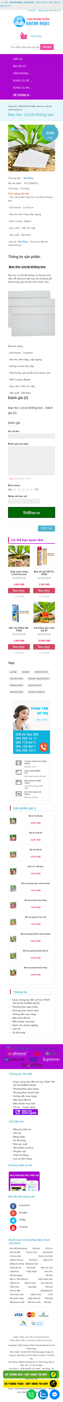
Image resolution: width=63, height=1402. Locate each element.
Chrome (45, 1340)
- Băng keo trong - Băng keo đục (23, 1264)
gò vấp (13, 672)
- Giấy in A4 (47, 1260)
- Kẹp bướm (47, 1252)
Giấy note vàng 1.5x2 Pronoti (19, 573)
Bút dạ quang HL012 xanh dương (35, 934)
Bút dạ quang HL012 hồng (35, 968)
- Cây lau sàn (15, 1256)
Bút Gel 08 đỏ (36, 850)
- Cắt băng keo (46, 1291)
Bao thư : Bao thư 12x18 (39, 679)
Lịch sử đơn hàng (22, 1158)
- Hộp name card (45, 1279)
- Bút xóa (49, 1287)
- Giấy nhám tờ (33, 1298)
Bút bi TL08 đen (36, 816)
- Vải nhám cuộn (16, 1294)
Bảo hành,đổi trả (21, 1017)
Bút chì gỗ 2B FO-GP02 (44, 573)
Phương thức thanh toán (25, 1010)
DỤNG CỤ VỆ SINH (23, 80)
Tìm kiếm (47, 47)
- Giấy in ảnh (35, 1294)
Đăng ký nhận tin (22, 1129)
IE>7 (50, 1340)
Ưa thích (20, 596)
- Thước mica (31, 1252)
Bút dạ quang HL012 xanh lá (35, 951)
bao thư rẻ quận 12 (36, 692)
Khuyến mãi (19, 1151)
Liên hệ (16, 1029)
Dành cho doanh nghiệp (25, 1025)
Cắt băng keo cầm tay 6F (44, 629)
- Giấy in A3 (14, 1283)
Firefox (39, 1340)
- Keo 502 (48, 1271)
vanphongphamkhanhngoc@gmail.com (30, 1389)
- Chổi (50, 1294)
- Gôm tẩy (48, 1298)
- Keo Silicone (46, 1283)
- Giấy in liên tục (16, 1260)
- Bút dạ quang (15, 1275)
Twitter (22, 1219)
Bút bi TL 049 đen (35, 866)
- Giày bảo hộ (15, 1267)
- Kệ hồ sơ (32, 1260)
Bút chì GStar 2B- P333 (19, 629)
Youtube (23, 1226)
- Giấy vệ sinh (29, 1283)
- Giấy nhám (31, 1271)
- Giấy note (14, 1287)
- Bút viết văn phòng (18, 1248)
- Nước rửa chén (45, 1256)
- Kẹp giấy (31, 1287)
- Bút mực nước (34, 1302)
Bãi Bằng (28, 178)
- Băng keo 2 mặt (16, 1302)
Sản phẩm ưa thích (23, 1147)
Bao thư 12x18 (41, 672)
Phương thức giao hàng (25, 1006)
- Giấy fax (35, 1248)
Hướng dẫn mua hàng (24, 1014)
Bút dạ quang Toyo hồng (36, 900)
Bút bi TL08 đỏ (35, 833)
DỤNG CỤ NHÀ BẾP (23, 87)
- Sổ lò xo (48, 1248)
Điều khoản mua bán (23, 1021)
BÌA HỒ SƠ (19, 66)
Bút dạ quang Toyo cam (35, 917)
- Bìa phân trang (16, 1298)
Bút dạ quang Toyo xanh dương (35, 883)
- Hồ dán (49, 1275)
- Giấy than (14, 1271)
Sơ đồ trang (18, 1032)
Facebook (24, 1205)
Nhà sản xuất (20, 1144)
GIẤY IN (17, 59)
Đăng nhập (19, 1136)
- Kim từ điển (14, 1252)
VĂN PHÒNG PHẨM (23, 73)
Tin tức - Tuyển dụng (24, 1107)
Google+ (23, 1212)
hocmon (26, 672)
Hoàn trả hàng (20, 1155)
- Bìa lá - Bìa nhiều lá (18, 1279)
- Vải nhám (30, 1267)
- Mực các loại (46, 1267)
